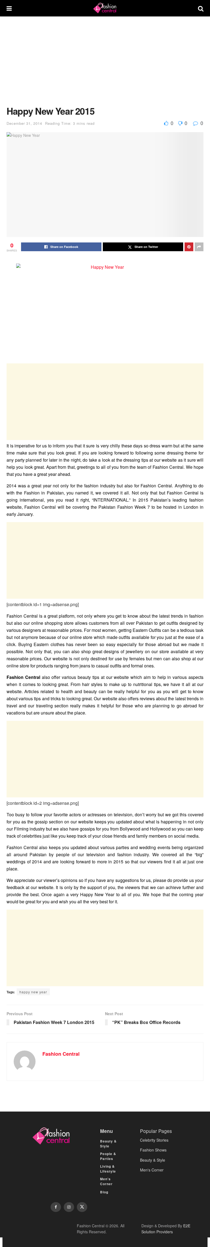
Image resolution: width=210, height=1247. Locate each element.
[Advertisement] (105, 65)
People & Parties (108, 1156)
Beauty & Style (108, 1143)
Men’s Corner (106, 1181)
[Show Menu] (9, 8)
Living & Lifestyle (108, 1169)
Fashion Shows (153, 1150)
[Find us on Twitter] (82, 1207)
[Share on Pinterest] (189, 246)
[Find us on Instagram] (69, 1207)
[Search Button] (200, 8)
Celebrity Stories (154, 1140)
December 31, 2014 (24, 123)
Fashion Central (61, 1053)
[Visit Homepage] (104, 8)
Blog (104, 1192)
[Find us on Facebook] (56, 1207)
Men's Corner (152, 1170)
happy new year (33, 992)
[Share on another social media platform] (199, 246)
